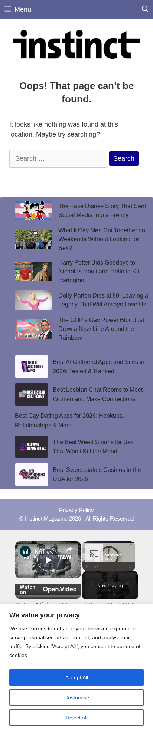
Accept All (76, 677)
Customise (76, 697)
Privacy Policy (76, 510)
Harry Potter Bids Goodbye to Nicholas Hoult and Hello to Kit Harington (98, 271)
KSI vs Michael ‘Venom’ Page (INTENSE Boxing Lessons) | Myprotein (48, 551)
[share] (69, 549)
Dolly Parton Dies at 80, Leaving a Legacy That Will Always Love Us (103, 300)
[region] (76, 668)
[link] (25, 551)
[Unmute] (95, 566)
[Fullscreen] (130, 566)
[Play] (86, 566)
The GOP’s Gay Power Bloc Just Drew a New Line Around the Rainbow (101, 329)
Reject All (76, 717)
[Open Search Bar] (145, 9)
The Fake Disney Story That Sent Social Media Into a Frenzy (102, 210)
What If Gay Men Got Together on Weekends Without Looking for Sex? (101, 239)
